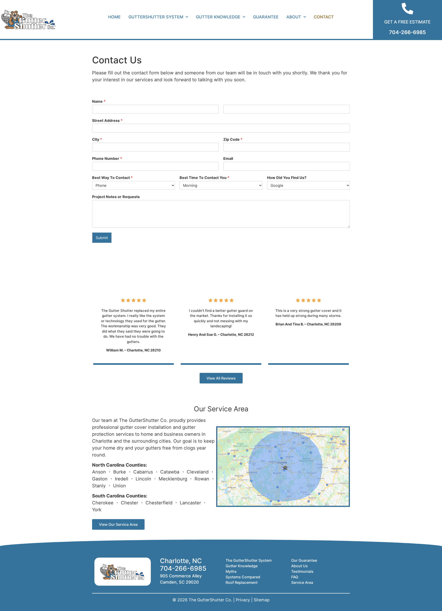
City (97, 139)
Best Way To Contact (112, 177)
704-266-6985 (183, 568)
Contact (324, 17)
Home (114, 17)
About (293, 17)
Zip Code (232, 139)
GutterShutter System (155, 17)
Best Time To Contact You (204, 177)
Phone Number (107, 158)
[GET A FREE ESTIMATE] (407, 8)
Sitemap (262, 599)
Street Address (107, 120)
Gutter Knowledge (218, 17)
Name (98, 101)
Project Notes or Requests (116, 196)
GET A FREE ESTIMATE (407, 22)
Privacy (243, 599)
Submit (102, 237)
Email (228, 158)
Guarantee (266, 17)
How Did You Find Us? (286, 177)
